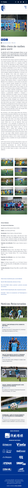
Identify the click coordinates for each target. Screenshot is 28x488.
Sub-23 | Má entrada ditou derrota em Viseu (11, 282)
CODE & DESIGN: (14, 485)
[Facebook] (18, 2)
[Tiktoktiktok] (26, 2)
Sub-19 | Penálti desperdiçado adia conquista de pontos (13, 289)
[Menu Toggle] (25, 7)
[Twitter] (21, 2)
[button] (2, 40)
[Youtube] (23, 2)
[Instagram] (16, 2)
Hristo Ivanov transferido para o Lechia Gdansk (11, 278)
